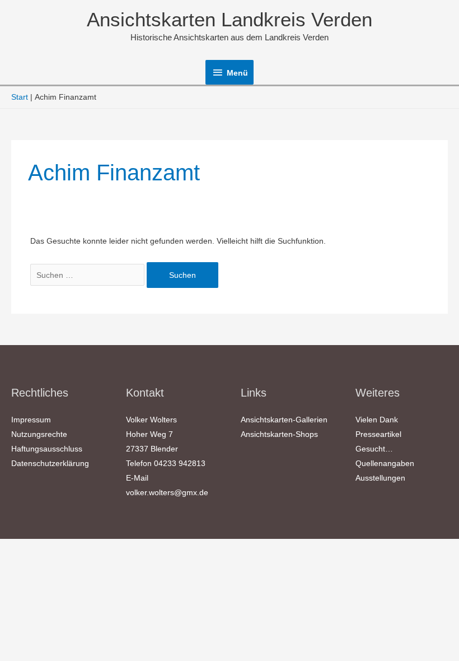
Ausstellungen (380, 477)
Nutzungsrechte (39, 434)
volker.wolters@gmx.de (167, 492)
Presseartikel (378, 434)
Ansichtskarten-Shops (279, 434)
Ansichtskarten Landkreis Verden (229, 19)
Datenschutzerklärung (50, 463)
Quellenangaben (384, 463)
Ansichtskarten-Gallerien (284, 419)
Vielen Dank (376, 419)
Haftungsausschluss (46, 448)
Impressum (31, 419)
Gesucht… (374, 448)
